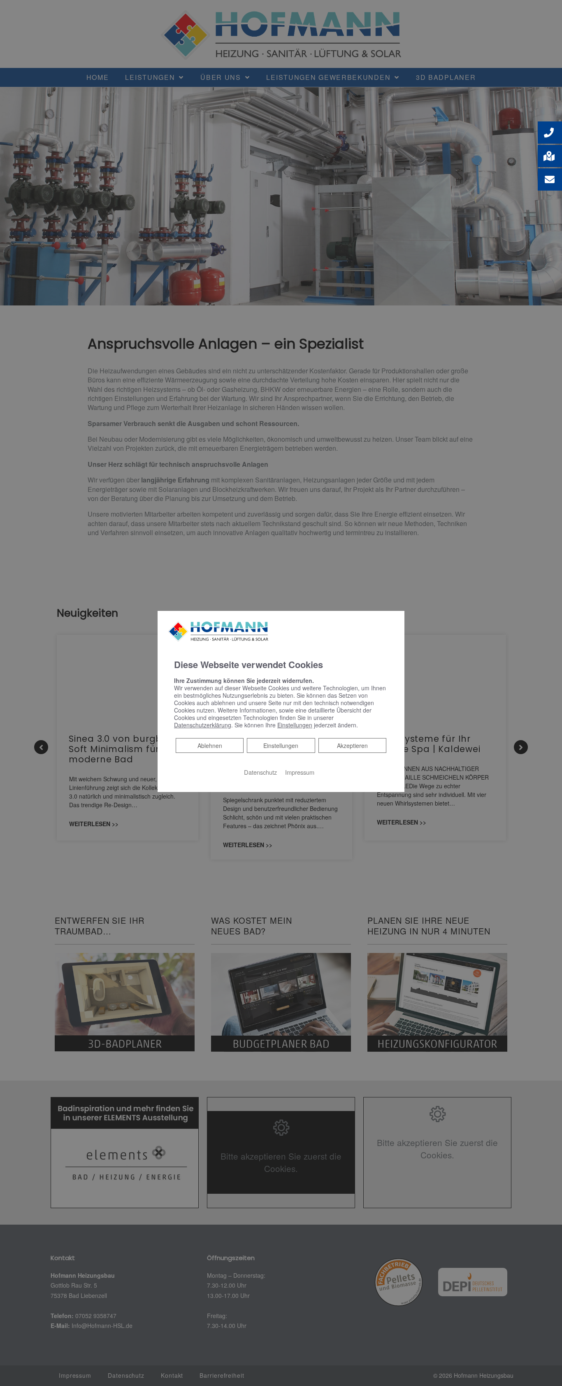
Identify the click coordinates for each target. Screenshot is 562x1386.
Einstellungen (280, 745)
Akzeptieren (352, 745)
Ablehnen (209, 745)
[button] (550, 132)
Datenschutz (260, 772)
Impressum (299, 772)
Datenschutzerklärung (202, 725)
